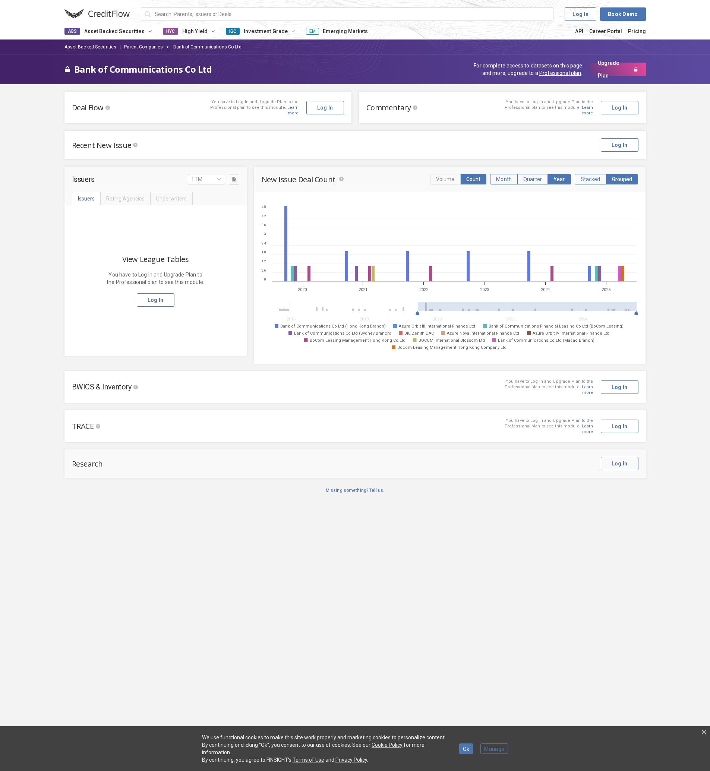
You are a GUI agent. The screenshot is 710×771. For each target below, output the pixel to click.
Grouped (622, 179)
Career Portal (605, 31)
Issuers (86, 199)
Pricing (637, 31)
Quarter (532, 179)
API (579, 31)
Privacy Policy (351, 760)
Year (559, 179)
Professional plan (560, 73)
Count (473, 179)
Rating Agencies (125, 199)
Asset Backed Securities (90, 47)
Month (504, 179)
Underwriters (171, 199)
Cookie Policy (387, 745)
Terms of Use (308, 760)
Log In (580, 14)
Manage (494, 749)
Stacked (590, 179)
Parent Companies (143, 47)
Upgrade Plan (608, 69)
